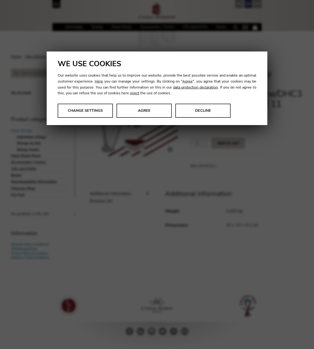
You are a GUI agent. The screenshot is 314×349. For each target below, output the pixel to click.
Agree (187, 81)
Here (99, 81)
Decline (203, 110)
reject (134, 93)
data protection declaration (195, 87)
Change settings (85, 110)
